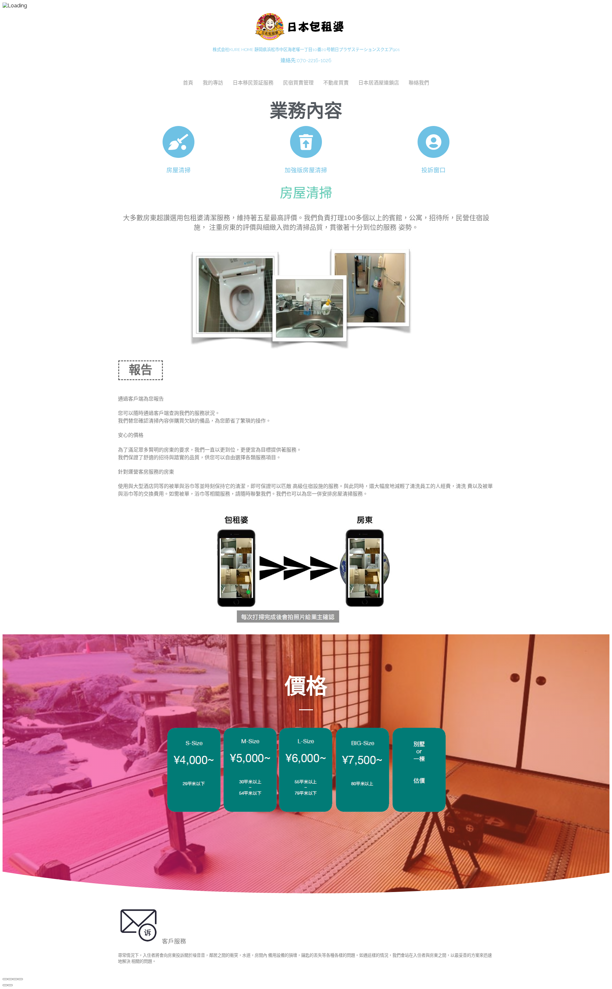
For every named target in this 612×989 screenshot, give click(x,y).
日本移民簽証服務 (253, 82)
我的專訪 (213, 82)
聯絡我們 (419, 82)
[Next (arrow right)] (10, 985)
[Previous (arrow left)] (5, 985)
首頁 (188, 82)
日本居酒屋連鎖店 (378, 82)
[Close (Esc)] (5, 979)
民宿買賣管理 (298, 82)
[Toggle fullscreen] (15, 979)
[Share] (10, 979)
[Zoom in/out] (20, 979)
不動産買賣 (336, 82)
